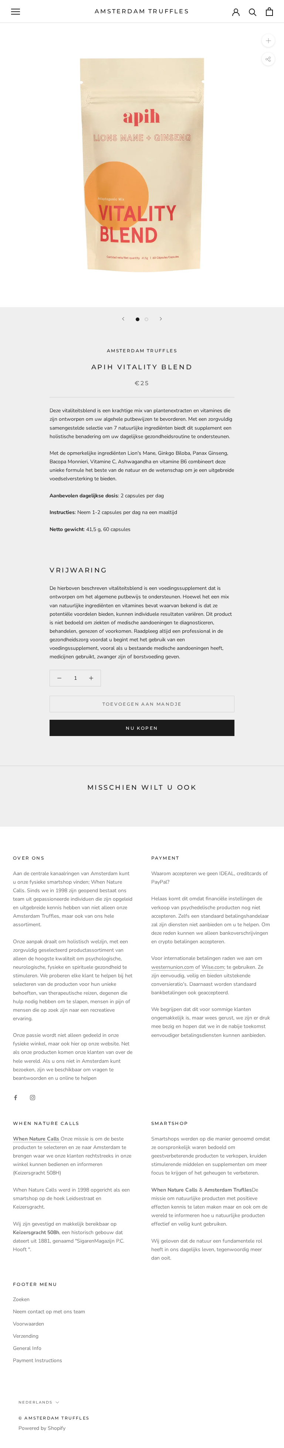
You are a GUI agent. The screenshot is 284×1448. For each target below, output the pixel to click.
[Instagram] (32, 1097)
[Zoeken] (253, 12)
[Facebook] (15, 1097)
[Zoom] (268, 40)
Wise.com (213, 967)
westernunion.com (172, 967)
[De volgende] (161, 318)
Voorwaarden (28, 1323)
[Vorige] (123, 318)
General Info (27, 1348)
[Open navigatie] (15, 12)
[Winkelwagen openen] (269, 11)
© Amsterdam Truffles (53, 1418)
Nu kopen (142, 728)
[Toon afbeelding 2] (146, 319)
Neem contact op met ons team (49, 1311)
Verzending (25, 1336)
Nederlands (35, 1402)
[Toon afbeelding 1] (137, 319)
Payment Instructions (37, 1360)
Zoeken (21, 1299)
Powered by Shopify (41, 1428)
